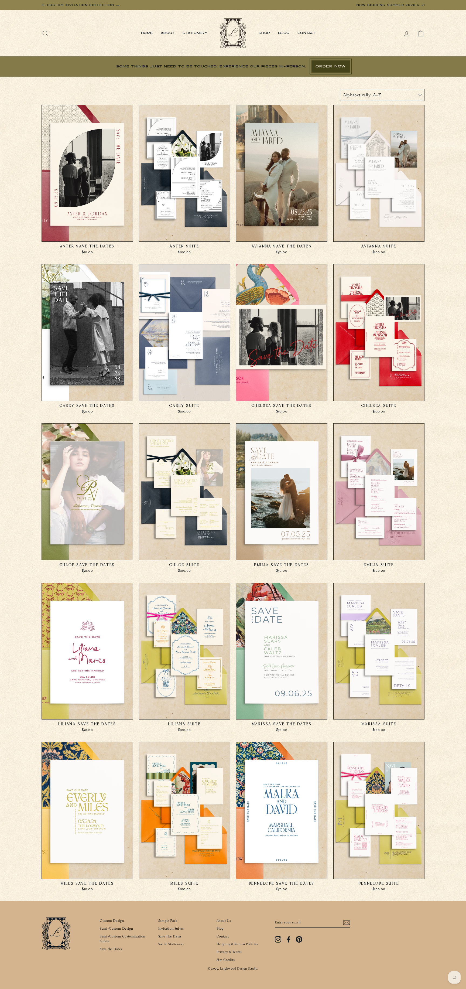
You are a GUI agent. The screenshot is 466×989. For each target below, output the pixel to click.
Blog (283, 33)
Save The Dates (170, 936)
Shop (264, 33)
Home (147, 33)
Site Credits (226, 960)
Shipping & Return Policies (237, 944)
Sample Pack (168, 921)
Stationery (195, 33)
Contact (306, 33)
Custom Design (112, 921)
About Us (224, 921)
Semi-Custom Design (116, 928)
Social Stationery (171, 944)
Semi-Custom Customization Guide (122, 938)
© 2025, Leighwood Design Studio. (233, 968)
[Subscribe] (346, 922)
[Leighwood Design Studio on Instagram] (278, 939)
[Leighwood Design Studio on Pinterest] (299, 939)
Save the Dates (111, 949)
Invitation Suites (171, 928)
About (167, 33)
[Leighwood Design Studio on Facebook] (288, 939)
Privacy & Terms (229, 952)
